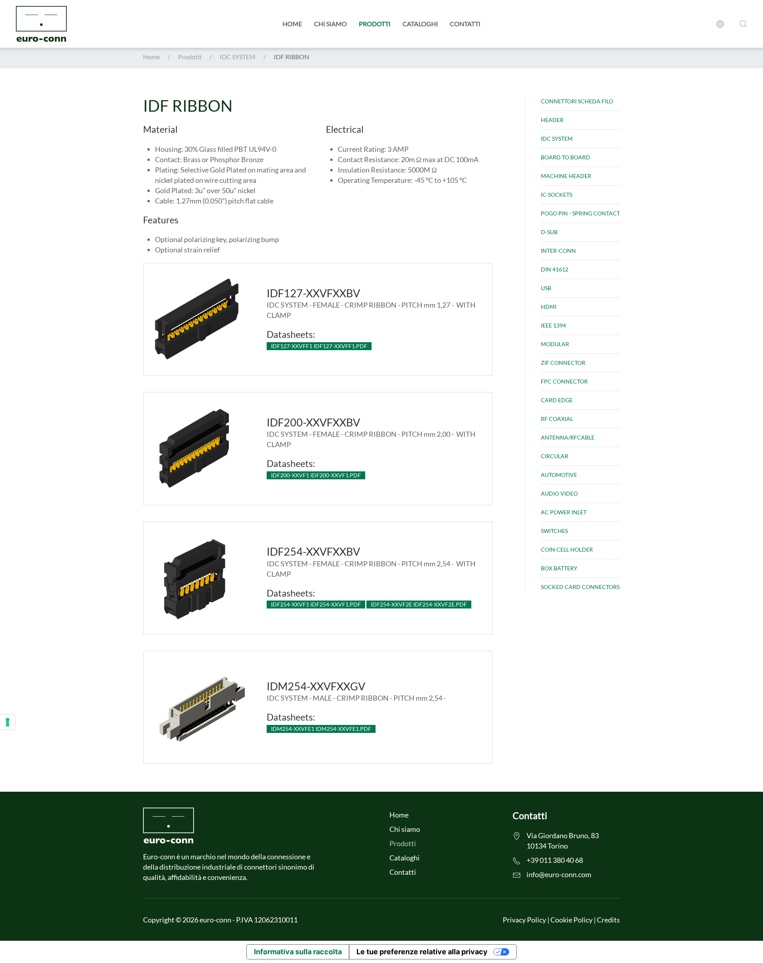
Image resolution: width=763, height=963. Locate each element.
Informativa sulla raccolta (298, 951)
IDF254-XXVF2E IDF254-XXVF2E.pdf (419, 604)
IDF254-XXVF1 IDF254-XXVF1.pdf (316, 604)
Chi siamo (330, 23)
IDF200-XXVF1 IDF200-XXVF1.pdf (316, 475)
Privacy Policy (524, 919)
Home (292, 23)
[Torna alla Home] (41, 24)
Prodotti (375, 23)
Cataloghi (420, 23)
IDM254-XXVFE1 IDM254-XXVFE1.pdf (321, 728)
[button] (721, 24)
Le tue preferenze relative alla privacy (422, 951)
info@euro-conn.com (559, 874)
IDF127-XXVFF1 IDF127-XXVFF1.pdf (319, 346)
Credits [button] (608, 919)
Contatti (465, 23)
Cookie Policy (571, 919)
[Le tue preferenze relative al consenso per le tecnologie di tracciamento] (7, 722)
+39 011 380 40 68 (555, 860)
